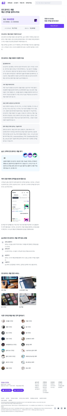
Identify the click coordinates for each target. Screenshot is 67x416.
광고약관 (7, 398)
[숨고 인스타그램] (61, 408)
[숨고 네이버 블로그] (55, 408)
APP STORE (7, 390)
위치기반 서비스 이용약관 (24, 398)
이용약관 (2, 398)
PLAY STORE (20, 390)
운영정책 (10, 400)
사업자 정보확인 (4, 400)
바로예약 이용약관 (43, 398)
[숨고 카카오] (65, 408)
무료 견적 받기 (54, 26)
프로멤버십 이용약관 (34, 398)
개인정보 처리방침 (14, 398)
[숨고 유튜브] (58, 408)
